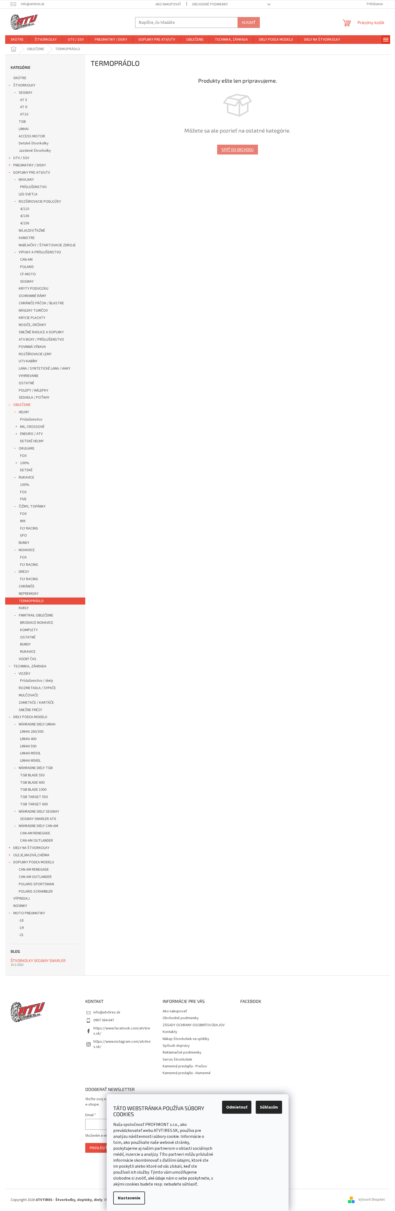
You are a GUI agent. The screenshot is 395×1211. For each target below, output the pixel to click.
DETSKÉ (26, 470)
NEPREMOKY (29, 593)
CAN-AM (26, 259)
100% (24, 463)
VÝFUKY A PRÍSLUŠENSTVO (40, 252)
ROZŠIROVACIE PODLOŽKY (40, 201)
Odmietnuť (236, 1107)
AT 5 (23, 100)
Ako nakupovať (168, 4)
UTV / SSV (21, 158)
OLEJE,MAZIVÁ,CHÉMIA (31, 855)
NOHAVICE (27, 550)
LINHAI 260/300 (31, 731)
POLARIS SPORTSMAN (36, 884)
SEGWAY (25, 92)
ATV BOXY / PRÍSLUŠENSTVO (41, 339)
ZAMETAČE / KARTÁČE (36, 702)
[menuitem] (17, 39)
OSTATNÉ (26, 383)
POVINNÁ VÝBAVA (32, 347)
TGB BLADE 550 (32, 775)
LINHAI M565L (30, 760)
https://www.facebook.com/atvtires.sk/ (121, 1031)
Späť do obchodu (238, 149)
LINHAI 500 (28, 746)
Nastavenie (129, 1198)
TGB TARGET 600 (34, 804)
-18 (21, 920)
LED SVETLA (28, 194)
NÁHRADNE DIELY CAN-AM (38, 826)
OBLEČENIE (22, 405)
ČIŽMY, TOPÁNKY (32, 506)
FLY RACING (29, 528)
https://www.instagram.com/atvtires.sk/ (122, 1044)
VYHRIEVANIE (29, 376)
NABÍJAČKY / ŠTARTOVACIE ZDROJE (47, 245)
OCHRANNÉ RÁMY (32, 296)
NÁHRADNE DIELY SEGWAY (39, 811)
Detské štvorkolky (34, 143)
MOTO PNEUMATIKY (29, 913)
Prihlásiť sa (101, 1147)
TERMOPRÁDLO (31, 601)
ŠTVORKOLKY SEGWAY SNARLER (38, 960)
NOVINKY (20, 906)
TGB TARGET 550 (34, 797)
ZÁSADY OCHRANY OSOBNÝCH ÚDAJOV (194, 1025)
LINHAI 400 (28, 739)
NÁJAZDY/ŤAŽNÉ (32, 230)
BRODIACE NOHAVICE (36, 622)
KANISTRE (27, 238)
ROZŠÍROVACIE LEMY (35, 354)
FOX (23, 455)
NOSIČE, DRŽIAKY (32, 325)
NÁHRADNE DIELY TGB (36, 768)
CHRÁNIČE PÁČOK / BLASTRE (41, 303)
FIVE (23, 499)
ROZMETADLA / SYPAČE (37, 688)
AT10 (24, 114)
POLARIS (27, 267)
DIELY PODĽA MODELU (30, 717)
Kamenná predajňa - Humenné (187, 1073)
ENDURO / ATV (31, 434)
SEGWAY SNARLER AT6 (38, 819)
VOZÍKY (24, 673)
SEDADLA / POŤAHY (34, 397)
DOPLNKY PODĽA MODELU (33, 862)
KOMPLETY (29, 630)
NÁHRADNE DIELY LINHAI (37, 724)
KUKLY (24, 608)
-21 (21, 935)
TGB (22, 121)
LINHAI (24, 129)
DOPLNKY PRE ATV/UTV (31, 172)
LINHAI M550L (30, 753)
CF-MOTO (28, 274)
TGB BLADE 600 (32, 782)
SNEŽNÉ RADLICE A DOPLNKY (41, 332)
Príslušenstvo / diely (36, 680)
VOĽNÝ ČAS (27, 659)
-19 (21, 928)
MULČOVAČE (28, 695)
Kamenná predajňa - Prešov (185, 1066)
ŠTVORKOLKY (24, 85)
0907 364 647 (103, 1020)
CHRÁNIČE (26, 586)
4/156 (24, 223)
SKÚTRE (19, 78)
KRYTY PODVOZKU (33, 288)
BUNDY (24, 542)
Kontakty (170, 1032)
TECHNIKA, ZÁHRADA (29, 666)
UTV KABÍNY (28, 361)
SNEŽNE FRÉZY (30, 710)
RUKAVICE (26, 477)
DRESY (24, 571)
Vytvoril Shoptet (371, 1200)
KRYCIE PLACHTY (32, 318)
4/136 (24, 216)
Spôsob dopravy (176, 1045)
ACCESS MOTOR (32, 136)
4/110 (24, 209)
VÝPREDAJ (21, 898)
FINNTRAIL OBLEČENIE (36, 615)
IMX (23, 521)
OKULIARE (26, 448)
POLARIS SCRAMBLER (36, 891)
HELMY (24, 412)
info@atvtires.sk (106, 1012)
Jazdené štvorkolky (35, 150)
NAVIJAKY (26, 179)
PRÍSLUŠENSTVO (33, 187)
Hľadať (248, 22)
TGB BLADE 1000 (33, 789)
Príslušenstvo (31, 419)
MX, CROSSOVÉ (32, 426)
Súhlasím (269, 1107)
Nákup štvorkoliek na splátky (186, 1039)
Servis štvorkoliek (177, 1059)
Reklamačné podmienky (182, 1052)
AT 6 (23, 107)
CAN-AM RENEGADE (35, 833)
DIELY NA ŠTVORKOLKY (31, 848)
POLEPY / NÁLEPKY (33, 390)
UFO (23, 535)
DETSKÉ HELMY (32, 441)
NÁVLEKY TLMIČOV (33, 310)
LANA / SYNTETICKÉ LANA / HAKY (44, 368)
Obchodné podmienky (210, 4)
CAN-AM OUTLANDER (36, 840)
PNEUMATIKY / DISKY (29, 165)
